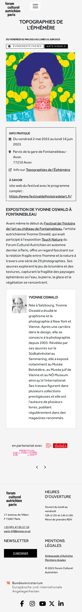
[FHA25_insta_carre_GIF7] (40, 86)
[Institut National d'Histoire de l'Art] (56, 445)
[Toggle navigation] (35, 6)
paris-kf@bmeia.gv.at (17, 531)
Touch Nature (52, 239)
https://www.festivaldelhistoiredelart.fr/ (40, 196)
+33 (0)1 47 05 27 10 (16, 527)
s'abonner (20, 553)
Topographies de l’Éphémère (48, 170)
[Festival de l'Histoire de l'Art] (25, 452)
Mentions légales (55, 560)
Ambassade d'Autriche (59, 555)
